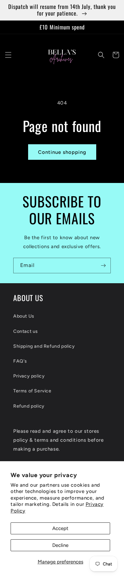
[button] (8, 55)
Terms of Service (32, 391)
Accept (60, 528)
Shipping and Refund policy (44, 346)
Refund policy (29, 406)
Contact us (25, 331)
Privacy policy (29, 376)
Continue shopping (62, 152)
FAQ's (20, 361)
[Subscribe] (103, 265)
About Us (23, 316)
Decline (60, 545)
